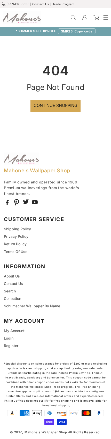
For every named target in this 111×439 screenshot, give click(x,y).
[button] (103, 17)
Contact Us (40, 4)
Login (8, 338)
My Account (14, 330)
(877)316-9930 (17, 4)
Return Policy (15, 244)
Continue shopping (55, 105)
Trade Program (64, 4)
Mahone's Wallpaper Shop (46, 432)
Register (11, 345)
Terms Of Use (15, 251)
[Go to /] (22, 17)
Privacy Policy (16, 236)
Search (10, 291)
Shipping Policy (17, 229)
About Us (12, 276)
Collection (12, 298)
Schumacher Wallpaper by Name (32, 306)
